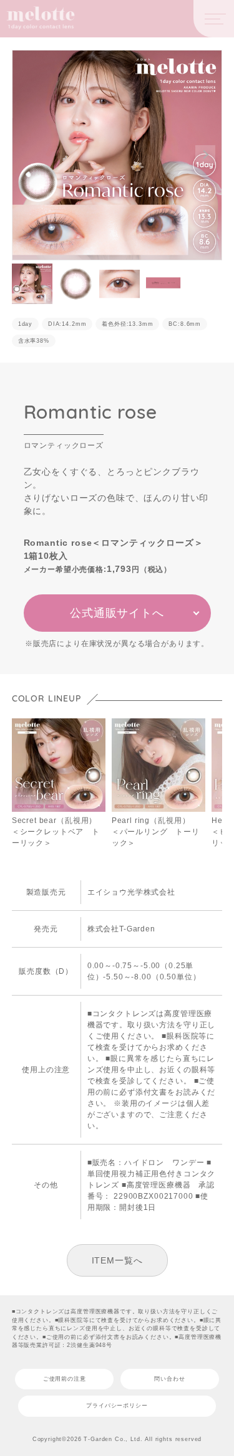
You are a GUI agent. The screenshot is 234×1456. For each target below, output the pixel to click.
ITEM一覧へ (117, 1260)
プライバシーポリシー (116, 1405)
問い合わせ (169, 1379)
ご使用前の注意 (64, 1379)
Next (205, 155)
